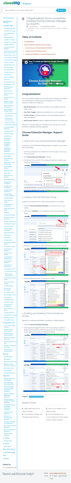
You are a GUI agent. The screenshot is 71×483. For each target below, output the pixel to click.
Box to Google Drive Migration (10, 430)
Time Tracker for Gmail (9, 309)
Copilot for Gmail (9, 62)
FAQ (4, 455)
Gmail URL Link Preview (8, 176)
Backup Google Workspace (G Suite (9, 364)
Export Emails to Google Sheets (8, 110)
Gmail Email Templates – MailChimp (7, 149)
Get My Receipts (9, 131)
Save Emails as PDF (9, 269)
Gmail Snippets (8, 170)
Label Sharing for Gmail (9, 209)
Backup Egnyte (8, 356)
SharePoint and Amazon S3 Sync (8, 334)
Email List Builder (9, 77)
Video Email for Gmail (10, 315)
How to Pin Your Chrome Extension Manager (38, 48)
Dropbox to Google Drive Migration (9, 422)
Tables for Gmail (9, 302)
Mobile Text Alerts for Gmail (9, 218)
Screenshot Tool (9, 292)
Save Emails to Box (9, 246)
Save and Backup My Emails (10, 243)
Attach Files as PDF (9, 28)
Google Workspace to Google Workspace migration (9, 407)
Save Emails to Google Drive (8, 257)
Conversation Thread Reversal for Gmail (10, 51)
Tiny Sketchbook (9, 312)
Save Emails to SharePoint (8, 265)
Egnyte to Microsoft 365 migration (10, 379)
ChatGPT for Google (10, 42)
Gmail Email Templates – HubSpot (7, 144)
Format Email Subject (10, 124)
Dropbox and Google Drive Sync (10, 346)
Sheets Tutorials (9, 122)
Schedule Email (8, 286)
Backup (5, 354)
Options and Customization (9, 119)
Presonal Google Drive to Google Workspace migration (9, 389)
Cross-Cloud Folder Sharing (9, 326)
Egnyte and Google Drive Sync (9, 338)
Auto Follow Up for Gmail (9, 34)
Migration (6, 376)
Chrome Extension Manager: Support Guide (37, 44)
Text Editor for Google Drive (8, 305)
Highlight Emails (8, 198)
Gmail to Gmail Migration (8, 434)
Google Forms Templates (8, 186)
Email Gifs (7, 79)
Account (6, 443)
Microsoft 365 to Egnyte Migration (9, 383)
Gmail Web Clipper (9, 179)
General (6, 458)
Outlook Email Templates (8, 229)
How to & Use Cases (10, 113)
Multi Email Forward (9, 223)
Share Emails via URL (10, 294)
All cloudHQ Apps (9, 320)
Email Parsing (9, 116)
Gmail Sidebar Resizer (8, 167)
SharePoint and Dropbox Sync (8, 330)
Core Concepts (8, 18)
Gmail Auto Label (9, 133)
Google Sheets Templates (8, 190)
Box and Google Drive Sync (10, 342)
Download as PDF (9, 69)
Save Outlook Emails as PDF (10, 278)
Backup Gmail (8, 370)
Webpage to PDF (9, 317)
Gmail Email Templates (7, 139)
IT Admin (6, 438)
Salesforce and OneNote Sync (8, 350)
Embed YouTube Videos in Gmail (8, 102)
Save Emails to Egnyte (8, 253)
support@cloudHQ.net (11, 467)
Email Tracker (8, 91)
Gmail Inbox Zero (9, 153)
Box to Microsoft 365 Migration (10, 426)
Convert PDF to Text (10, 55)
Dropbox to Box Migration (8, 412)
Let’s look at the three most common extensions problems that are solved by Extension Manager (57, 417)
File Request (7, 74)
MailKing (6, 212)
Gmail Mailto (7, 156)
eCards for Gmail (9, 72)
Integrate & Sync (9, 323)
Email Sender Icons (9, 84)
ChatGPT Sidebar (9, 44)
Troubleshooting (9, 452)
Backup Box (7, 359)
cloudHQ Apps (33, 26)
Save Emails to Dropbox (8, 249)
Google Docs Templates (7, 182)
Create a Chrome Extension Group (35, 51)
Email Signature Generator (8, 87)
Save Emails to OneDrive (8, 261)
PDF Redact (7, 237)
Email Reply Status (9, 82)
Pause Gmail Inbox (9, 232)
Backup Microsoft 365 (10, 361)
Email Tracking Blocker (8, 94)
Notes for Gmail (8, 226)
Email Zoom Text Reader (9, 98)
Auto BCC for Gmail (9, 31)
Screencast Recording (7, 289)
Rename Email (8, 240)
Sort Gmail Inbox (9, 299)
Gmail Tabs (7, 173)
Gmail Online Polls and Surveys (9, 163)
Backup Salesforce (9, 373)
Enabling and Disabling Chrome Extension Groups (40, 54)
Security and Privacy (7, 21)
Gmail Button (8, 136)
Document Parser (9, 67)
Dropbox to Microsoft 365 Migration (8, 417)
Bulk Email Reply (8, 37)
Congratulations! (29, 41)
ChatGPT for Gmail (9, 39)
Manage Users (8, 440)
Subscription (7, 446)
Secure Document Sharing (9, 282)
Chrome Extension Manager (48, 26)
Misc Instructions (9, 449)
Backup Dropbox (9, 368)
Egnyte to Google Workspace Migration (9, 395)
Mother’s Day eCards (10, 221)
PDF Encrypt (7, 235)
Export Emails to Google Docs (8, 106)
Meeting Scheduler (9, 215)
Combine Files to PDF (10, 60)
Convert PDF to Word (10, 57)
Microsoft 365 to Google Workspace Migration (9, 401)
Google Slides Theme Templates (9, 194)
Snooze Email (8, 297)
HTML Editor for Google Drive (8, 205)
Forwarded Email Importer (9, 128)
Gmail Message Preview (8, 159)
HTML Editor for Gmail (8, 201)
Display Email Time (9, 65)
